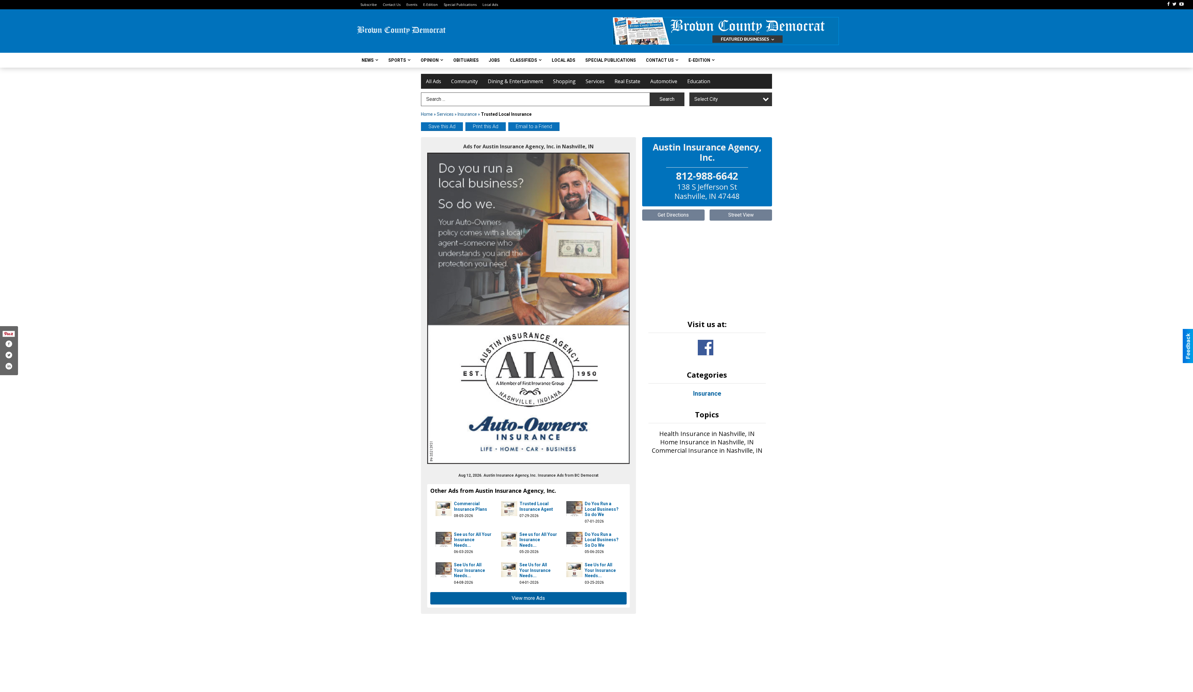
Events (411, 4)
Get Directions (673, 215)
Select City (706, 99)
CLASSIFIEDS (523, 60)
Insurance (467, 114)
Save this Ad (441, 126)
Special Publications (460, 4)
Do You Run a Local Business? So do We (602, 509)
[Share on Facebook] (9, 343)
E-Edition (430, 4)
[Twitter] (1174, 4)
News (368, 60)
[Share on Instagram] (9, 366)
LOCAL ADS (563, 60)
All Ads (433, 81)
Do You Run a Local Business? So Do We (602, 540)
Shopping (564, 81)
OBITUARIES (466, 60)
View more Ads (528, 598)
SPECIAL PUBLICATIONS (610, 60)
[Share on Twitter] (9, 355)
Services (595, 81)
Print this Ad (485, 126)
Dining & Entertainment (515, 81)
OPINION (430, 60)
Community (464, 81)
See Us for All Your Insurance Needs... (469, 570)
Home (427, 114)
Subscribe (368, 4)
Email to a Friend (534, 126)
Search (667, 99)
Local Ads (490, 4)
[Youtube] (1181, 4)
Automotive (663, 81)
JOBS (494, 60)
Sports (397, 60)
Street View (741, 215)
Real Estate (627, 81)
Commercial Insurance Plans (470, 506)
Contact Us (391, 4)
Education (698, 81)
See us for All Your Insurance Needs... (472, 540)
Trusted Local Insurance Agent (536, 506)
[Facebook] (1168, 4)
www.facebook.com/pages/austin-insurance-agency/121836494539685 (705, 347)
